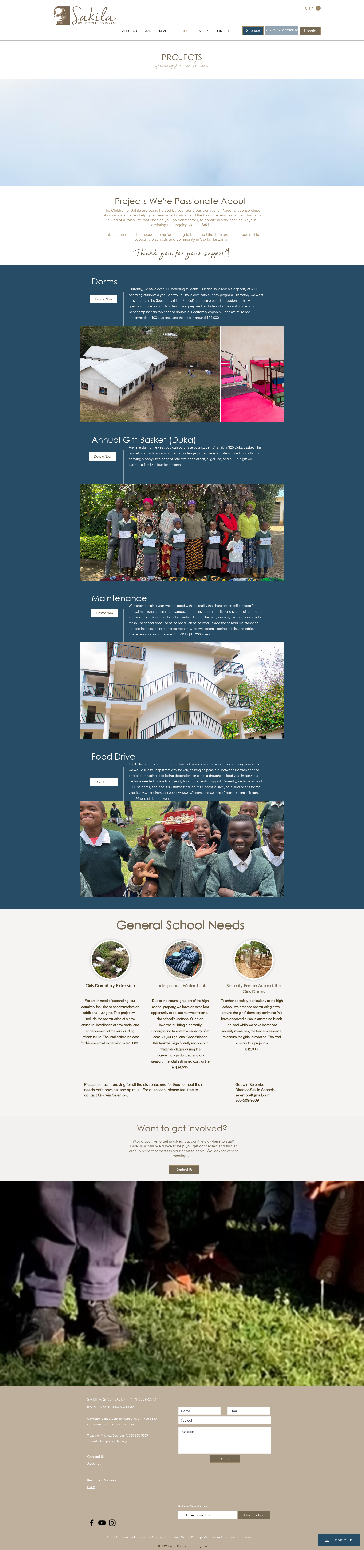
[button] (313, 8)
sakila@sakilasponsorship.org (107, 1441)
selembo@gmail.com (252, 1095)
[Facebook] (91, 1522)
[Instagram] (112, 1522)
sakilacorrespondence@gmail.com (110, 1424)
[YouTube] (102, 1522)
